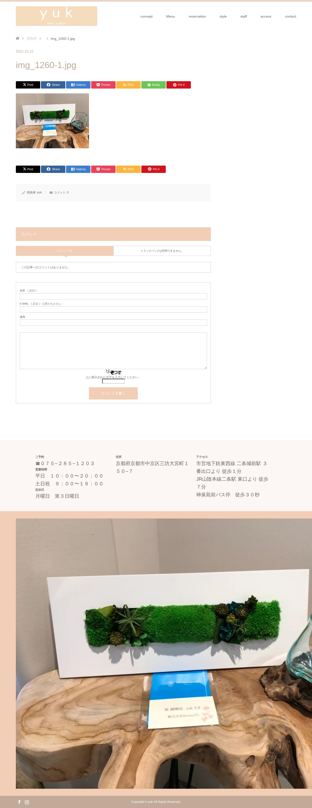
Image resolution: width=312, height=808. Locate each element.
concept (146, 16)
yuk (39, 192)
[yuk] (56, 16)
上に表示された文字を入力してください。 (113, 377)
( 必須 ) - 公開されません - (41, 303)
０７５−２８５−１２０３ (67, 463)
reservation (197, 16)
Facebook (19, 802)
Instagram (27, 802)
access (266, 16)
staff (243, 16)
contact (290, 16)
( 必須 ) (28, 290)
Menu (170, 16)
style (223, 16)
